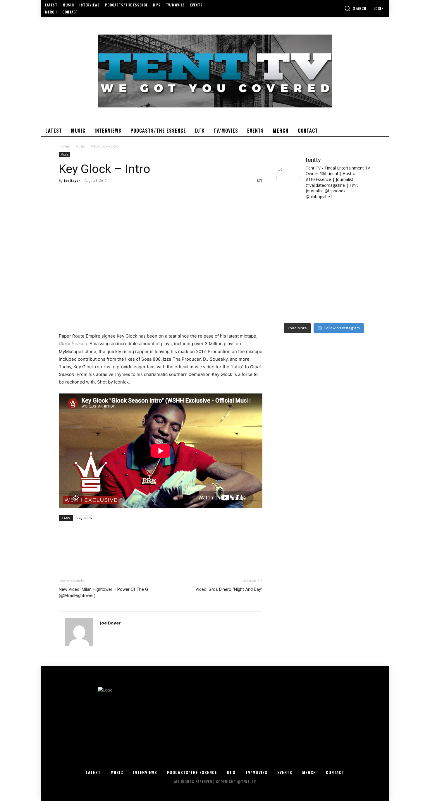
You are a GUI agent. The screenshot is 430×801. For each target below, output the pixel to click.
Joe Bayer (72, 180)
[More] (119, 194)
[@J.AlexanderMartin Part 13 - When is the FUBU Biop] (348, 305)
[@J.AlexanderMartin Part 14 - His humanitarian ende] (299, 305)
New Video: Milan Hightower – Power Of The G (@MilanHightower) (103, 592)
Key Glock (84, 518)
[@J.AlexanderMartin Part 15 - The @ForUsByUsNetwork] (348, 277)
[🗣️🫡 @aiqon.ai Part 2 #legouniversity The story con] (348, 219)
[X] (78, 194)
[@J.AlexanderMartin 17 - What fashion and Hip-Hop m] (348, 248)
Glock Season (73, 343)
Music (80, 146)
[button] (355, 8)
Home (64, 146)
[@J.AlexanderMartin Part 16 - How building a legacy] (299, 277)
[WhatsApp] (105, 194)
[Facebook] (64, 194)
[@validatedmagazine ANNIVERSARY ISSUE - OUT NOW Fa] (299, 248)
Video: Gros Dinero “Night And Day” (228, 589)
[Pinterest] (91, 194)
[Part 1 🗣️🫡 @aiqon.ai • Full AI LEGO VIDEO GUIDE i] (299, 219)
